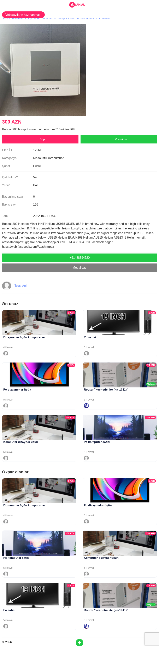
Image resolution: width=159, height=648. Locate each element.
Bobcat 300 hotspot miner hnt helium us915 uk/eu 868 (76, 18)
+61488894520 (80, 257)
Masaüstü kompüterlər (26, 18)
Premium (121, 139)
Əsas (6, 18)
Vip (42, 139)
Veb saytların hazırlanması (23, 14)
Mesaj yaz (79, 267)
